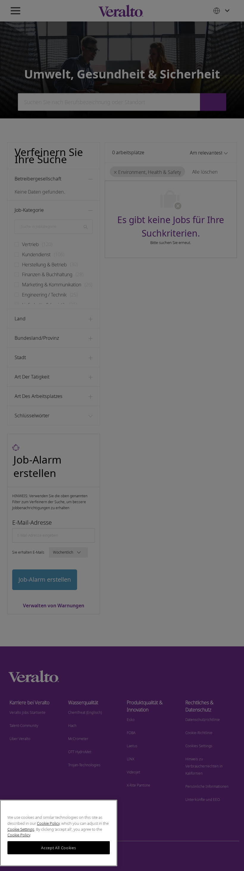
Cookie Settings (20, 829)
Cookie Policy (48, 823)
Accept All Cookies (58, 847)
